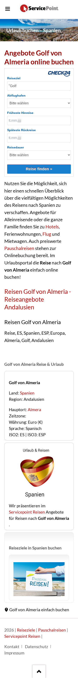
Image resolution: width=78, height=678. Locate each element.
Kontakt (11, 646)
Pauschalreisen (19, 248)
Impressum (14, 653)
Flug (46, 234)
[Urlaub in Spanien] (39, 579)
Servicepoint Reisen (27, 512)
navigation (7, 9)
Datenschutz (36, 646)
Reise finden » (39, 169)
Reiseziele (26, 630)
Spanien (27, 393)
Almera (34, 409)
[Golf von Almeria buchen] (36, 499)
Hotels (52, 226)
